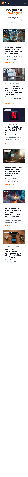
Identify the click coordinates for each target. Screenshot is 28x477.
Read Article (8, 62)
